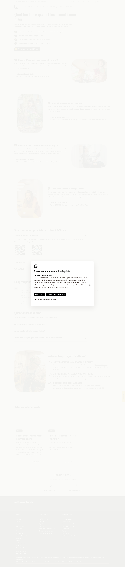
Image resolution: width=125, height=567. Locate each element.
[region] (62, 283)
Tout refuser (39, 294)
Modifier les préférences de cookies (45, 299)
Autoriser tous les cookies (56, 294)
